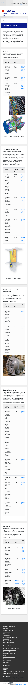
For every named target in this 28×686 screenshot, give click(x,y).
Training (5, 658)
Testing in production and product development (13, 671)
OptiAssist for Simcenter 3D (9, 657)
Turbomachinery (6, 635)
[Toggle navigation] (3, 21)
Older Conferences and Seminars (10, 673)
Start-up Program (7, 660)
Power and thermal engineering (10, 637)
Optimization (6, 639)
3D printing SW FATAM (8, 630)
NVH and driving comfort (8, 633)
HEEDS (22, 88)
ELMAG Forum (6, 669)
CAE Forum (5, 668)
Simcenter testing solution (9, 653)
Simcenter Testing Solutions (17, 582)
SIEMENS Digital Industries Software (11, 648)
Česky (2, 2)
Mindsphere (6, 662)
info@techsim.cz (23, 4)
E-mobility (5, 628)
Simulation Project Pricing (8, 642)
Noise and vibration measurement (10, 640)
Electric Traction (6, 632)
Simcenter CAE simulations (9, 651)
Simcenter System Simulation (9, 650)
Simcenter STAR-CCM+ (23, 71)
